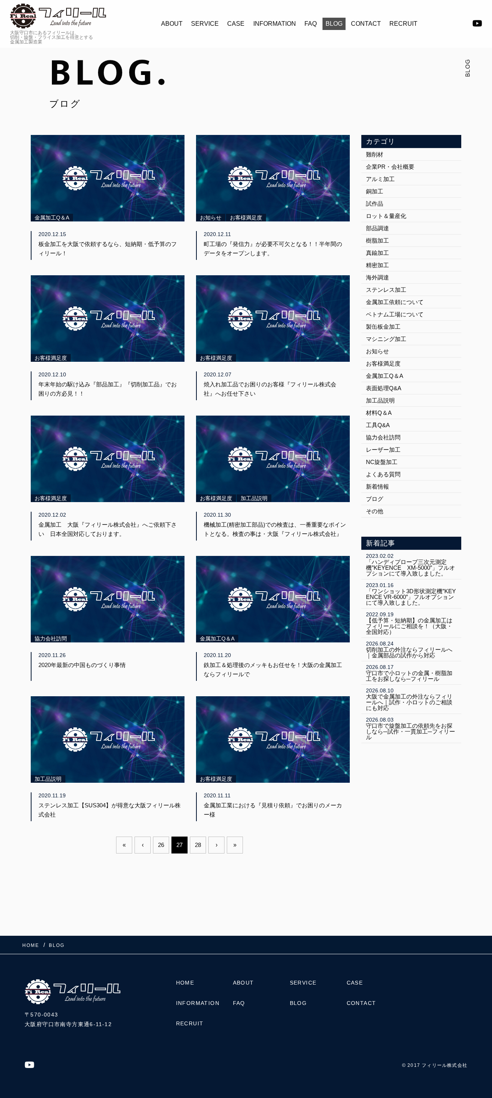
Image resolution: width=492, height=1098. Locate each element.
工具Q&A (378, 425)
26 (161, 845)
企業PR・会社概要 (390, 166)
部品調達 (377, 228)
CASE (235, 23)
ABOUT (172, 23)
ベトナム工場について (395, 314)
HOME (185, 983)
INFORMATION (274, 23)
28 (198, 845)
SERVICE (205, 23)
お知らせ (377, 351)
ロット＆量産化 (386, 216)
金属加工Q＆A (384, 376)
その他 (374, 511)
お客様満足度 (383, 363)
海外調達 (377, 277)
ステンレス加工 (386, 289)
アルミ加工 (380, 179)
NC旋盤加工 (381, 462)
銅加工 (374, 191)
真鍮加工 (377, 253)
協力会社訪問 (383, 437)
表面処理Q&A (383, 388)
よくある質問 (383, 474)
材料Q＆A (379, 412)
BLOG (334, 23)
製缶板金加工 (383, 326)
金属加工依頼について (395, 302)
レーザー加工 (383, 449)
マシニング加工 (386, 339)
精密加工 (377, 265)
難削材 (374, 154)
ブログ (374, 499)
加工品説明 (380, 400)
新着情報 (377, 486)
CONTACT (366, 23)
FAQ (310, 23)
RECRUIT (403, 23)
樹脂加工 (377, 240)
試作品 (374, 203)
